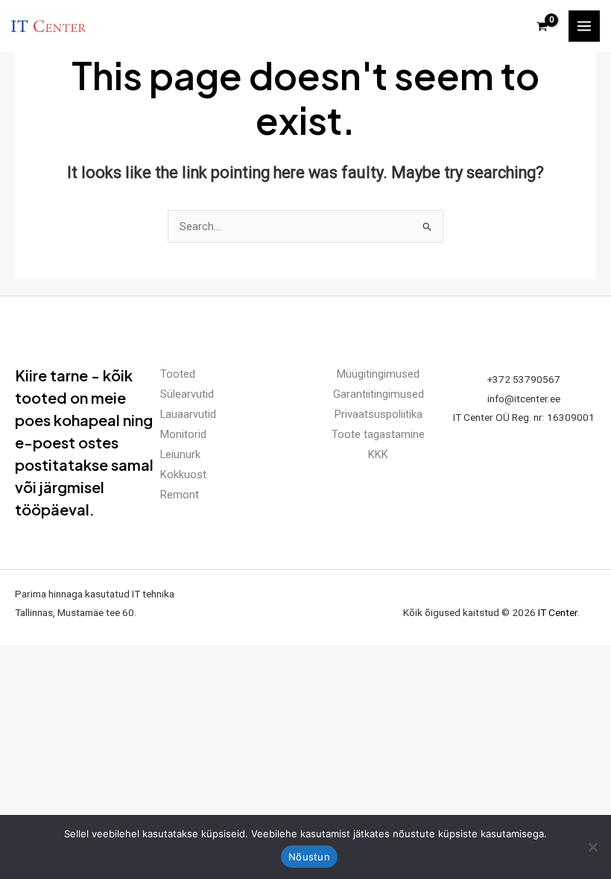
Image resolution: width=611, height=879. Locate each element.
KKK (378, 454)
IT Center (557, 612)
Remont (179, 494)
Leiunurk (180, 454)
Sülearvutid (187, 394)
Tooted (177, 374)
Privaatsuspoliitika (378, 414)
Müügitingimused (378, 374)
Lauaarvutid (188, 414)
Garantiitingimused (378, 394)
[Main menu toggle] (584, 26)
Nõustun (309, 857)
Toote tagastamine (378, 434)
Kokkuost (183, 474)
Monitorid (183, 434)
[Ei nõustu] (592, 847)
